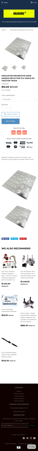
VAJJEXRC (13, 443)
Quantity (5, 104)
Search (19, 391)
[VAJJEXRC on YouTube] (34, 438)
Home (4, 30)
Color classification (8, 95)
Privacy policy (19, 396)
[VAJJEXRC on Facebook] (24, 438)
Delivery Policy (19, 401)
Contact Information (18, 434)
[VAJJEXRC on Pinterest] (27, 438)
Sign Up (32, 425)
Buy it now (10, 121)
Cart (34, 2)
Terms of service (19, 398)
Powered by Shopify (25, 443)
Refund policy (19, 393)
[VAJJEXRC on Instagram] (31, 438)
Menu (6, 2)
